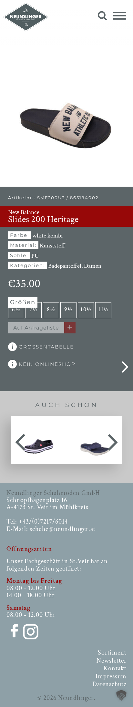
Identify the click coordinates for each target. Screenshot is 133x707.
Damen (92, 266)
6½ (16, 309)
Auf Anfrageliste (36, 328)
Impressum (111, 676)
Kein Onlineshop (46, 364)
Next (112, 440)
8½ (51, 309)
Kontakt (115, 668)
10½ (86, 309)
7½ (34, 309)
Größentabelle (45, 347)
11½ (103, 309)
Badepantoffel (64, 266)
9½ (68, 309)
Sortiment (112, 652)
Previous (20, 440)
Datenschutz (109, 684)
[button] (121, 695)
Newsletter (112, 661)
